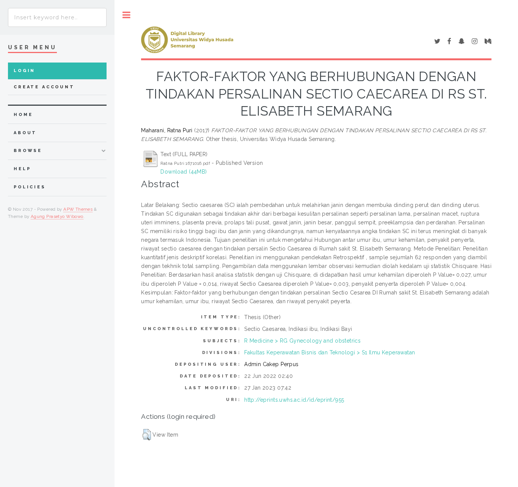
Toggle (126, 15)
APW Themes (78, 209)
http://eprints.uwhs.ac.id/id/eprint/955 (294, 400)
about (25, 132)
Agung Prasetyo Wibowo (57, 216)
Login (24, 70)
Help (22, 168)
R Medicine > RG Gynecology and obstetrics (302, 341)
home (23, 114)
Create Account (44, 87)
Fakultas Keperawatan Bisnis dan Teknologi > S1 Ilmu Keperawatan (329, 352)
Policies (30, 187)
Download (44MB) (183, 172)
